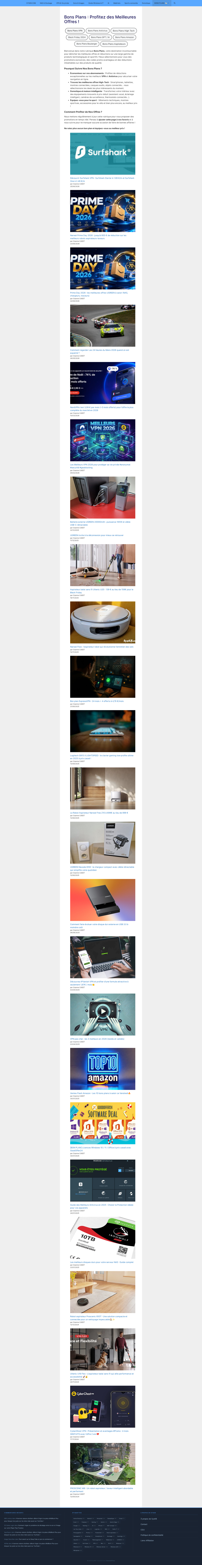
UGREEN (120, 1540)
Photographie (78, 1532)
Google (76, 1525)
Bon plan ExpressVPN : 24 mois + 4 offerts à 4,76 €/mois (97, 701)
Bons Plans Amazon (124, 37)
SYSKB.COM (31, 3)
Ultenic (76, 1543)
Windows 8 (77, 1547)
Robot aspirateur (112, 1532)
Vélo (103, 1543)
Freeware (85, 1522)
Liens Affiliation (147, 1541)
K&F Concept (112, 1525)
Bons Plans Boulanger (87, 44)
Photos (89, 1532)
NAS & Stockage (46, 3)
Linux (89, 1529)
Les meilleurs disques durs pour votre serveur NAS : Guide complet (102, 1262)
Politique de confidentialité (152, 1535)
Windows (120, 1543)
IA (108, 3)
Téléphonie (110, 1540)
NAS (107, 1529)
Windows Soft (116, 1547)
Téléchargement (97, 1540)
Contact (144, 1524)
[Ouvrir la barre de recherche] (174, 3)
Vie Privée (86, 1543)
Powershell (99, 1532)
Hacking (86, 1525)
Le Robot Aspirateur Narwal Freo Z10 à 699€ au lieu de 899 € (99, 813)
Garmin (104, 1522)
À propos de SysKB (149, 1519)
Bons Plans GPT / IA (100, 37)
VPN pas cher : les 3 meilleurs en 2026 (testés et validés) (97, 1039)
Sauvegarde (77, 1536)
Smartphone (99, 1536)
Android (90, 1518)
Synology (121, 1536)
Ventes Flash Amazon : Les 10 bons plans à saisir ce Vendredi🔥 (100, 1093)
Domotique (146, 3)
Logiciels (98, 1529)
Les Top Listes (78, 1529)
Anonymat (101, 1518)
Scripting (89, 1536)
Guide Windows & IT (96, 3)
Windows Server (102, 1547)
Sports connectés (131, 3)
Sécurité (76, 1540)
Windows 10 (89, 1547)
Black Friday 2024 (77, 37)
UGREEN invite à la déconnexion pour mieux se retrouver (97, 535)
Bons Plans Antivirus (97, 30)
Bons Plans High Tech (124, 30)
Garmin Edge (114, 1522)
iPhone (101, 1525)
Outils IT (115, 1529)
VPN (95, 1543)
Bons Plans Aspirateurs (114, 44)
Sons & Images (78, 3)
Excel (76, 1522)
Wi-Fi (111, 1543)
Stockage (111, 1536)
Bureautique (112, 1518)
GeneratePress (110, 1560)
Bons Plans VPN (74, 30)
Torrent (86, 1540)
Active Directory (79, 1518)
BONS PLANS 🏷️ (160, 3)
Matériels (116, 3)
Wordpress (77, 1550)
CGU (143, 1530)
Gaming (95, 1522)
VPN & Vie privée (62, 3)
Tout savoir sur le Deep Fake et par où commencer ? (36, 1539)
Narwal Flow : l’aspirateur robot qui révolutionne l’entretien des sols (101, 647)
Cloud (122, 1518)
